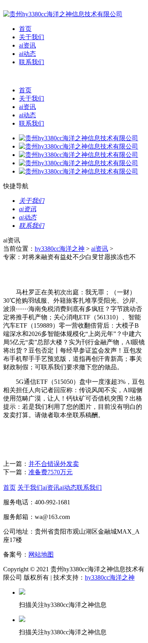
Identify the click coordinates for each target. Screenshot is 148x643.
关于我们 (31, 37)
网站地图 (41, 554)
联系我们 (31, 62)
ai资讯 (27, 45)
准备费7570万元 (50, 472)
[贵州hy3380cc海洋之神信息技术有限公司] (62, 14)
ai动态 (27, 53)
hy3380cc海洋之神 (59, 248)
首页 (25, 28)
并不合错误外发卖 (53, 463)
